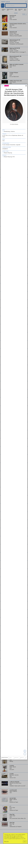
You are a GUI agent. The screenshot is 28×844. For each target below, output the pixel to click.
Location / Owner (5, 151)
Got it (25, 841)
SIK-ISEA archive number (6, 147)
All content (6, 85)
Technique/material (5, 143)
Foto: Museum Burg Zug (14, 124)
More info (6, 841)
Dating (3, 139)
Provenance (4, 155)
